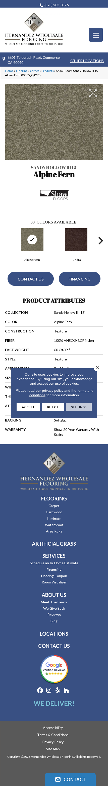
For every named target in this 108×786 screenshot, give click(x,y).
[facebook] (40, 690)
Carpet (34, 71)
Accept (28, 407)
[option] (76, 244)
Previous (7, 241)
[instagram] (48, 690)
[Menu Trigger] (96, 35)
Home (9, 71)
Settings (78, 407)
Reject (53, 407)
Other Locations (87, 61)
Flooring (21, 71)
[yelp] (57, 690)
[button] (70, 779)
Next (100, 241)
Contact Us (31, 278)
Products (47, 71)
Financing (79, 278)
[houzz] (66, 690)
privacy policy (52, 390)
